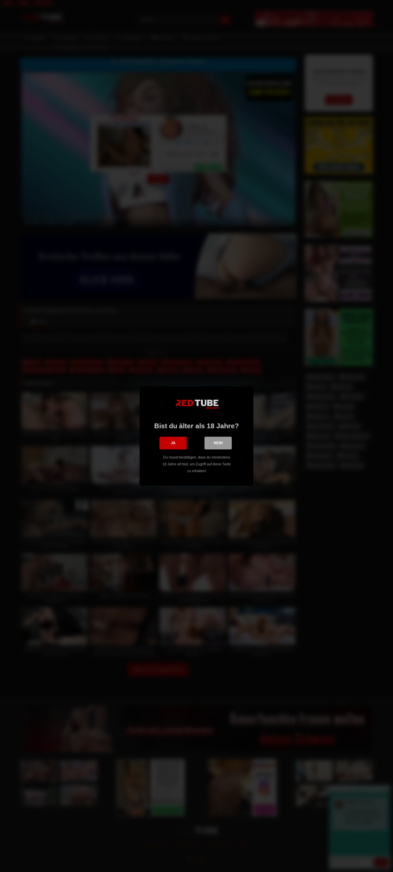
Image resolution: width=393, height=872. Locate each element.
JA (173, 443)
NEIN (218, 443)
